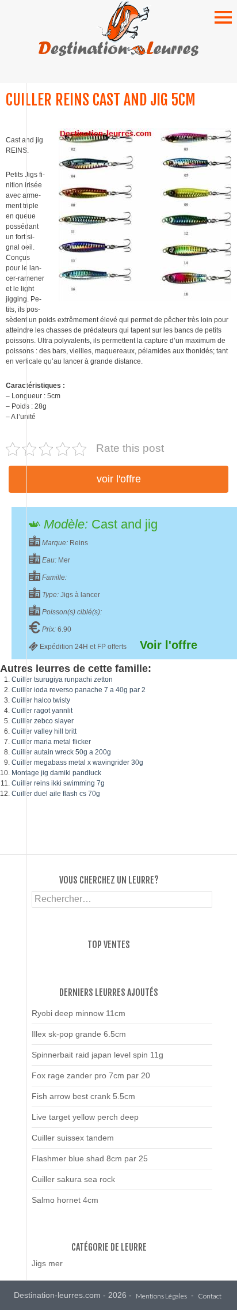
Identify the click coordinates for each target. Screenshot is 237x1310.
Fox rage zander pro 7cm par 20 (91, 1075)
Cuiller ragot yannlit (42, 711)
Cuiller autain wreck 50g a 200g (61, 752)
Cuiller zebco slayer (43, 721)
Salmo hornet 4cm (65, 1200)
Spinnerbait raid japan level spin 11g (97, 1054)
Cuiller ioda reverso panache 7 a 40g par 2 (79, 690)
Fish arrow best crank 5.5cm (83, 1096)
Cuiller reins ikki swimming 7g (58, 783)
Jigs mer (47, 1263)
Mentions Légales (161, 1296)
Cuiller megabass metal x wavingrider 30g (77, 762)
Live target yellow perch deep (85, 1117)
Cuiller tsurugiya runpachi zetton (62, 679)
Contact (209, 1296)
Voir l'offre (119, 479)
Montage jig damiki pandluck (56, 773)
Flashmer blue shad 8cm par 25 (90, 1158)
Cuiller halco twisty (41, 700)
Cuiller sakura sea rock (73, 1179)
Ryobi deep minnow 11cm (78, 1013)
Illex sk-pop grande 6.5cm (79, 1034)
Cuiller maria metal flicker (51, 742)
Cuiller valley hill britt (44, 731)
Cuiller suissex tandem (73, 1137)
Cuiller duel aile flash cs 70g (56, 794)
